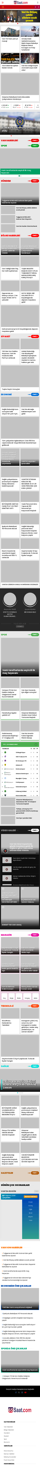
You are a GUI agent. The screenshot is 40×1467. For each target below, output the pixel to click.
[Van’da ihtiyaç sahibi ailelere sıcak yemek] (20, 16)
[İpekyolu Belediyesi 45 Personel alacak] (10, 506)
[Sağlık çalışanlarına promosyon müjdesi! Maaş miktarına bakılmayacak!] (10, 459)
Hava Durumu (8, 1396)
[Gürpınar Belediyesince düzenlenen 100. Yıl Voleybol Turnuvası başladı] (8, 752)
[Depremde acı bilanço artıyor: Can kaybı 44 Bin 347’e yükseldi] (10, 273)
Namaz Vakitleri (9, 1399)
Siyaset (6, 1382)
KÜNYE (6, 1417)
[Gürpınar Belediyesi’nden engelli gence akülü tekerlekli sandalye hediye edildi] (29, 1073)
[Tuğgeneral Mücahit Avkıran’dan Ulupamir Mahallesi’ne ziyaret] (8, 213)
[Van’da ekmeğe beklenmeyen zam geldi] (29, 389)
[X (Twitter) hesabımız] (19, 1338)
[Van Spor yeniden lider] (8, 774)
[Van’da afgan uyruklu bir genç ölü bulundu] (7, 821)
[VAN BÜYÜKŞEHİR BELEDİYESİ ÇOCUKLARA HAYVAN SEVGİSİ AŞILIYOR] (29, 1097)
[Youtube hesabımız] (25, 1338)
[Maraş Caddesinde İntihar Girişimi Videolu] (7, 825)
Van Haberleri (8, 1372)
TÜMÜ (34, 140)
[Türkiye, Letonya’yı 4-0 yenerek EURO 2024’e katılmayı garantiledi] (8, 760)
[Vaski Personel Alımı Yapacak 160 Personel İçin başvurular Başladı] (29, 483)
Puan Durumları (9, 1406)
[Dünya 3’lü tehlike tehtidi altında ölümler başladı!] (10, 1073)
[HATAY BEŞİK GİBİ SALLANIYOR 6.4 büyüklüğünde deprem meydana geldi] (29, 273)
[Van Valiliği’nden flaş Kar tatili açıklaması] (10, 248)
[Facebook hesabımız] (16, 1338)
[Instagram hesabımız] (22, 1338)
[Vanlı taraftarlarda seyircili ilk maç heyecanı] (20, 626)
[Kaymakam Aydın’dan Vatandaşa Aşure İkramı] (7, 809)
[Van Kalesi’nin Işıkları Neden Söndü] (10, 58)
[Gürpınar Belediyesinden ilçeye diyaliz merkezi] (7, 833)
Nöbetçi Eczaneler (10, 1402)
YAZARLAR (7, 1414)
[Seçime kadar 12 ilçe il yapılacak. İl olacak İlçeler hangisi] (29, 530)
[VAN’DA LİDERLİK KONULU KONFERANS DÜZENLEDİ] (20, 559)
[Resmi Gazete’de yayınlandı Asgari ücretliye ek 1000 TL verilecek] (10, 530)
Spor (5, 1385)
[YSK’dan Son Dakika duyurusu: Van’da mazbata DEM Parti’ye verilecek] (10, 331)
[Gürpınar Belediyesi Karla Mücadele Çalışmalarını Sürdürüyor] (20, 84)
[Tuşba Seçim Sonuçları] (20, 363)
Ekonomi (7, 1388)
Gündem (7, 1379)
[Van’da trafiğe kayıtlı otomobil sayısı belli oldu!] (29, 58)
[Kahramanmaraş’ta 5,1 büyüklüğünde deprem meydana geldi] (20, 303)
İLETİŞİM (6, 1420)
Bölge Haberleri (9, 1375)
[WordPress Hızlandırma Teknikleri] (10, 963)
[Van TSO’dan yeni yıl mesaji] (10, 31)
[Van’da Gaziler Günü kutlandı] (8, 218)
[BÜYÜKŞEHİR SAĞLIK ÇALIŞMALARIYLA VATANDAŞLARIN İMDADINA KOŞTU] (10, 1051)
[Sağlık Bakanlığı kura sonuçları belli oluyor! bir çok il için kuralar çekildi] (10, 389)
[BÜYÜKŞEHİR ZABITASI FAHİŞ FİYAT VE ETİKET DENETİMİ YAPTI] (10, 483)
